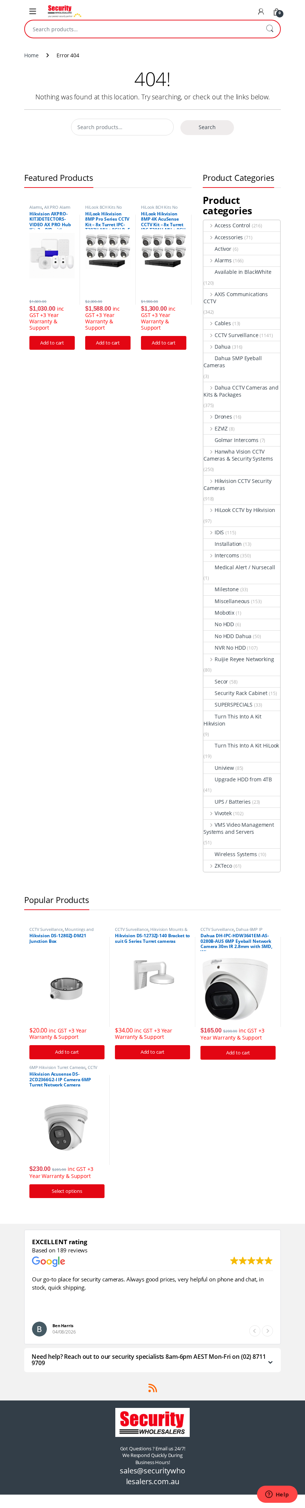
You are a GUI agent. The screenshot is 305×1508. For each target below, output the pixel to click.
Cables (223, 323)
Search (269, 29)
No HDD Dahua (233, 636)
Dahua (223, 346)
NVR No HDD (230, 647)
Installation (228, 543)
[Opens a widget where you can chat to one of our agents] (277, 1495)
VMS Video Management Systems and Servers (238, 828)
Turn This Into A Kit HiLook (247, 745)
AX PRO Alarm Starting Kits (49, 209)
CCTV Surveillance (236, 335)
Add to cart (52, 342)
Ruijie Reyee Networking (244, 659)
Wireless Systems (236, 854)
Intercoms (227, 555)
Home (31, 55)
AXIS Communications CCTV (235, 298)
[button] (267, 1330)
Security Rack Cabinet (241, 693)
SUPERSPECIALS (234, 704)
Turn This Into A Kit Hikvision (232, 720)
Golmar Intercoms (237, 440)
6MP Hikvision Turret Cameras (57, 1067)
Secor (221, 681)
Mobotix (224, 612)
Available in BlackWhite (243, 271)
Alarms (35, 207)
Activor (223, 248)
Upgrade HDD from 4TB (243, 779)
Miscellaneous (232, 601)
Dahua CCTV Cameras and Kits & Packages (241, 391)
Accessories (229, 237)
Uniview (224, 767)
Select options (67, 1191)
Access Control (232, 225)
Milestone (227, 589)
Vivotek (223, 813)
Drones (223, 416)
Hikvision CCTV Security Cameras (237, 484)
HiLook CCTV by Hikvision (245, 509)
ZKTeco (223, 865)
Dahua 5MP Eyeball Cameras (232, 362)
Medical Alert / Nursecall (245, 567)
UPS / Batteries (233, 801)
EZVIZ (221, 428)
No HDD (224, 624)
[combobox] (142, 29)
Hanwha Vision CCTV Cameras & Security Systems (238, 455)
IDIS (219, 532)
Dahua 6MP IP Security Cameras (231, 931)
